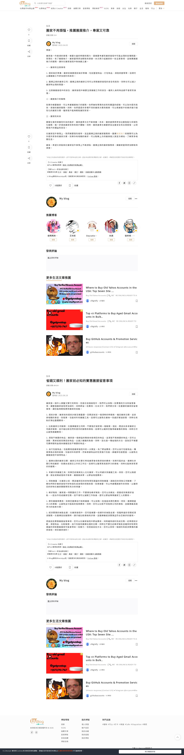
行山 (153, 8)
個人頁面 (85, 724)
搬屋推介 (120, 133)
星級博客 (86, 8)
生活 (141, 8)
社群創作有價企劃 (27, 8)
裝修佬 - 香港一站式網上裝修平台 (130, 236)
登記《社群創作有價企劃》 (73, 165)
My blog (56, 42)
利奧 (111, 236)
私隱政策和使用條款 (65, 751)
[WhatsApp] (28, 169)
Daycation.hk (92, 236)
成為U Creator (57, 8)
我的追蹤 (85, 734)
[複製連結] (28, 182)
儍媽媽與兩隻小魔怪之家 (53, 236)
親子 (135, 8)
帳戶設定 (85, 727)
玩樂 (130, 8)
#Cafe (127, 724)
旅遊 (118, 8)
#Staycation (136, 724)
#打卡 (116, 724)
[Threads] (28, 176)
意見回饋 (64, 738)
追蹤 (133, 43)
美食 (112, 8)
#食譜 (121, 724)
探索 (69, 8)
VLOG (106, 8)
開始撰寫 (159, 3)
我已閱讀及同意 (150, 752)
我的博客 (85, 738)
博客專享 (95, 8)
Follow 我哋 (92, 176)
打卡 (59, 172)
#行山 (110, 724)
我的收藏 (85, 731)
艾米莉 (73, 236)
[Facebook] (28, 163)
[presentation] (46, 227)
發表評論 (53, 257)
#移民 (144, 724)
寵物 (147, 8)
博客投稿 (64, 741)
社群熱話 (42, 8)
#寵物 (104, 724)
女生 (124, 8)
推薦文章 (77, 8)
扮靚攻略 (89, 172)
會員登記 (148, 3)
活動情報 (97, 172)
